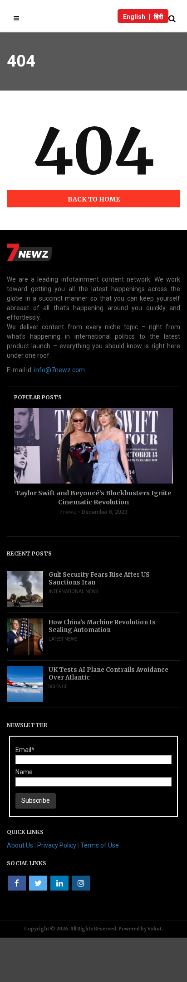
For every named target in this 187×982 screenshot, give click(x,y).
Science (58, 686)
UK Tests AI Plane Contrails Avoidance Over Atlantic (108, 673)
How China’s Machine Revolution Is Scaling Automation (102, 626)
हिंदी (158, 16)
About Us (20, 845)
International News (73, 591)
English (134, 16)
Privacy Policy (56, 845)
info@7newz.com (59, 370)
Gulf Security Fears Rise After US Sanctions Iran (99, 578)
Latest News (63, 639)
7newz (67, 512)
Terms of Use (99, 845)
